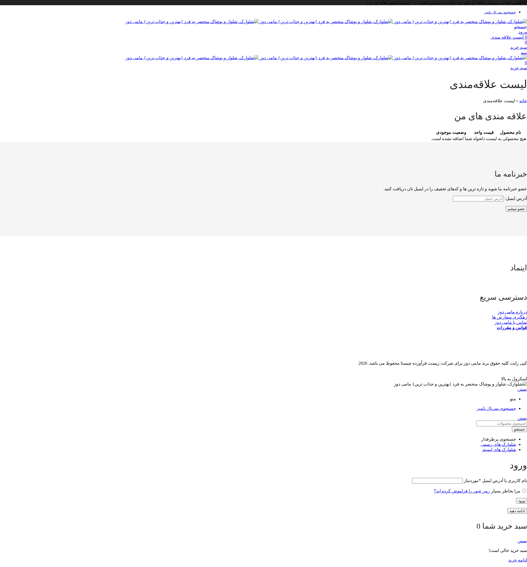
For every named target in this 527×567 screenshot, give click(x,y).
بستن (522, 389)
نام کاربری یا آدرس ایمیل (495, 480)
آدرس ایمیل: (515, 198)
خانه (523, 100)
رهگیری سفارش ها (509, 317)
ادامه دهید (517, 511)
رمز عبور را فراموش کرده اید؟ (462, 491)
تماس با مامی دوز (511, 322)
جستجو (519, 429)
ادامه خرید (517, 560)
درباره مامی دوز (512, 312)
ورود (521, 501)
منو (524, 52)
